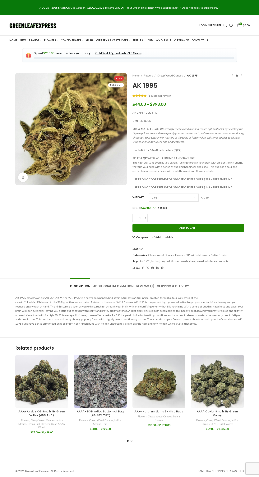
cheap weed (196, 261)
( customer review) (160, 95)
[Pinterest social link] (152, 268)
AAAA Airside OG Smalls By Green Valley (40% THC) (41, 413)
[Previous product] (232, 75)
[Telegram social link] (162, 268)
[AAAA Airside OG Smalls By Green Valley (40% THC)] (41, 381)
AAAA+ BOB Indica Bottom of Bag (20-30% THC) (100, 413)
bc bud (155, 261)
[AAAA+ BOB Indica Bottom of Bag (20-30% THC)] (100, 381)
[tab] (80, 284)
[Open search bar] (225, 25)
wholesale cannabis (216, 261)
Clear (206, 197)
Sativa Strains (219, 255)
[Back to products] (237, 75)
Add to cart (188, 227)
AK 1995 (145, 261)
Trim (104, 423)
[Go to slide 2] (131, 441)
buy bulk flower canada (174, 261)
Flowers (148, 75)
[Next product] (241, 75)
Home (136, 75)
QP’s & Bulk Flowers (198, 255)
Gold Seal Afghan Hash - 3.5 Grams (118, 53)
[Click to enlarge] (23, 177)
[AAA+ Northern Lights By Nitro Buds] (158, 381)
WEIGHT (138, 197)
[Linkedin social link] (157, 268)
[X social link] (147, 268)
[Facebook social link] (143, 268)
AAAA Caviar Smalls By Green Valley (217, 413)
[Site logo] (33, 25)
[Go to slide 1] (128, 441)
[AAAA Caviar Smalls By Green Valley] (217, 381)
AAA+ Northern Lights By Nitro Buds (158, 411)
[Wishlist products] (231, 25)
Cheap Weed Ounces (170, 75)
